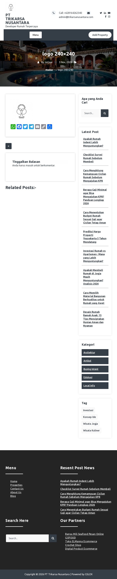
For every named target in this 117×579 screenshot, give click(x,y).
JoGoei (48, 62)
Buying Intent (90, 369)
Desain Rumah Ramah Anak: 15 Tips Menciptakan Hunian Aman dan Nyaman (93, 319)
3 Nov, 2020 (65, 62)
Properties (16, 485)
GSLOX (88, 574)
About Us (15, 492)
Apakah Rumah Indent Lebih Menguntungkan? (93, 142)
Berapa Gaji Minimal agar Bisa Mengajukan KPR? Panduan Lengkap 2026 (95, 196)
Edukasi (87, 377)
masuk (29, 165)
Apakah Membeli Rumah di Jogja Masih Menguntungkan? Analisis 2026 (93, 277)
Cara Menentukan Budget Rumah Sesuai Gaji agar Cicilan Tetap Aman (94, 217)
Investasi (88, 410)
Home (49, 69)
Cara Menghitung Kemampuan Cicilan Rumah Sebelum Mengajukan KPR (94, 175)
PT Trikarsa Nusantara (57, 574)
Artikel (87, 360)
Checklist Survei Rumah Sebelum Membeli (92, 158)
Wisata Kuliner (91, 430)
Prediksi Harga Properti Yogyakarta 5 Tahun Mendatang (94, 236)
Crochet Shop (73, 545)
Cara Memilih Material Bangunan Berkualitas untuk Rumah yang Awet (94, 297)
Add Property (100, 35)
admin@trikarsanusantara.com (76, 17)
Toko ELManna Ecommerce (81, 541)
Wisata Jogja (90, 423)
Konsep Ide (89, 417)
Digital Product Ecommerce (81, 548)
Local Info (89, 385)
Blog (13, 496)
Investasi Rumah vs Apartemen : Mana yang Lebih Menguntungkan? (94, 255)
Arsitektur (89, 352)
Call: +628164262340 (71, 12)
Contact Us (16, 488)
